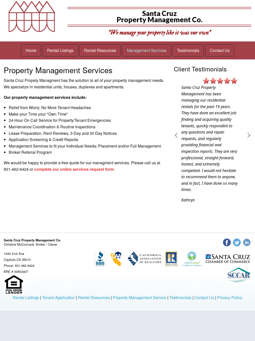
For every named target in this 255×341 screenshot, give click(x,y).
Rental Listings (60, 50)
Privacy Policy (229, 297)
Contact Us (220, 50)
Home (31, 50)
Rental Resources (100, 50)
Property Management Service (139, 297)
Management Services (146, 50)
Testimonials (188, 50)
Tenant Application (58, 297)
